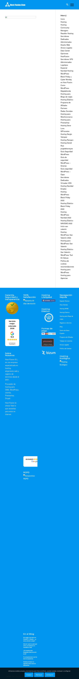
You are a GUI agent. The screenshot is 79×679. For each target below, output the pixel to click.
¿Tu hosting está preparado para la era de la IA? (29, 652)
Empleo (63, 188)
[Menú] (71, 4)
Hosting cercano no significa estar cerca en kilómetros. (29, 663)
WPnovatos (65, 131)
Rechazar (39, 675)
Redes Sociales (67, 111)
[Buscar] (66, 4)
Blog (61, 327)
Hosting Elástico (67, 99)
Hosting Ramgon (67, 140)
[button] (34, 461)
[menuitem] (66, 4)
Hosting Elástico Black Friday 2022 (67, 206)
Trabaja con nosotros (66, 341)
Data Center (65, 50)
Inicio (63, 19)
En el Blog (28, 634)
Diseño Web (65, 45)
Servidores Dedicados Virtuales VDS (66, 180)
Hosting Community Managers (65, 27)
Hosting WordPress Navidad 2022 (66, 215)
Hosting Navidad (67, 186)
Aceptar (29, 675)
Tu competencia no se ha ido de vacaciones (30, 657)
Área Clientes (64, 305)
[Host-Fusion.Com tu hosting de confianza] (15, 4)
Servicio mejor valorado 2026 (12, 325)
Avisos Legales (66, 47)
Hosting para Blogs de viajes (66, 317)
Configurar (49, 675)
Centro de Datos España (64, 331)
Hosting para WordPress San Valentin (67, 243)
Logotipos (64, 65)
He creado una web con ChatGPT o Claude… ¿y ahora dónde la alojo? (29, 639)
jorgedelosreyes (67, 148)
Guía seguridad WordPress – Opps (66, 171)
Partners (64, 108)
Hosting (63, 22)
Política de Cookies (65, 348)
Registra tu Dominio (65, 323)
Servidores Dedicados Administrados (66, 39)
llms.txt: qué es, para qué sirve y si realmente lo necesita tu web (30, 645)
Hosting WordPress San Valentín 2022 (67, 235)
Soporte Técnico (64, 301)
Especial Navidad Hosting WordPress (67, 71)
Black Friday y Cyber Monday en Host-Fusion (66, 79)
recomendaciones (67, 266)
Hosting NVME (64, 309)
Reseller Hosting (67, 33)
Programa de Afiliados (66, 337)
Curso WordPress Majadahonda (66, 88)
